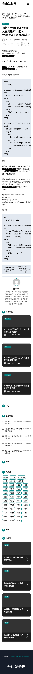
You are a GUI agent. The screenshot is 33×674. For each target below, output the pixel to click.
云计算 (21, 481)
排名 (25, 501)
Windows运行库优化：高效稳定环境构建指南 (16, 359)
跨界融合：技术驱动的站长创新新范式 (13, 444)
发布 (5, 493)
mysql (13, 477)
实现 (5, 497)
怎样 (5, 501)
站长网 (18, 656)
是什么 (26, 505)
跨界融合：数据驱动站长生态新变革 (13, 437)
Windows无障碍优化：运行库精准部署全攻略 (16, 330)
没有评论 (24, 40)
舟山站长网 (9, 4)
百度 (5, 513)
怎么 (25, 497)
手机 (12, 501)
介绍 (12, 485)
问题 (19, 521)
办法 (19, 489)
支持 (5, 505)
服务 (12, 509)
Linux (6, 477)
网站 (25, 513)
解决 (5, 521)
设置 (12, 521)
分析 (12, 489)
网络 (5, 517)
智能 (5, 509)
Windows (5, 24)
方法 (19, 505)
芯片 (19, 517)
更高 (22, 44)
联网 (12, 517)
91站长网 (12, 656)
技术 (19, 501)
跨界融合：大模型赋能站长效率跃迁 (13, 422)
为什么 (13, 481)
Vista (8, 44)
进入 (28, 44)
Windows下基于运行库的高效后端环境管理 (16, 387)
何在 (18, 44)
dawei (17, 289)
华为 (25, 489)
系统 (19, 513)
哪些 (12, 493)
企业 (19, 485)
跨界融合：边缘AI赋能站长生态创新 (13, 452)
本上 (25, 44)
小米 (12, 497)
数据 (12, 505)
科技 (12, 513)
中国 (5, 481)
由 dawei (8, 40)
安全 (25, 493)
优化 (25, 485)
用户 (19, 509)
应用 (19, 497)
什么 (5, 485)
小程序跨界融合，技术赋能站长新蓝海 (13, 430)
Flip (5, 44)
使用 (5, 489)
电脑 (25, 509)
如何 (19, 493)
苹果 (25, 517)
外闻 (6, 545)
